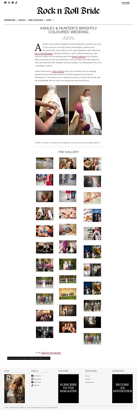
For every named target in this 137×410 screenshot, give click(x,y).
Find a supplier (35, 20)
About (87, 376)
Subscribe (126, 3)
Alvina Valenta (58, 71)
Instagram (37, 379)
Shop (48, 20)
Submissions (89, 382)
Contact (88, 379)
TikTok (36, 385)
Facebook (37, 376)
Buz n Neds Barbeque (44, 53)
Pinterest (37, 382)
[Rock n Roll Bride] (68, 10)
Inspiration (9, 20)
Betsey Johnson (79, 56)
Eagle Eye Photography (51, 352)
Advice (22, 20)
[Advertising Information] (122, 388)
